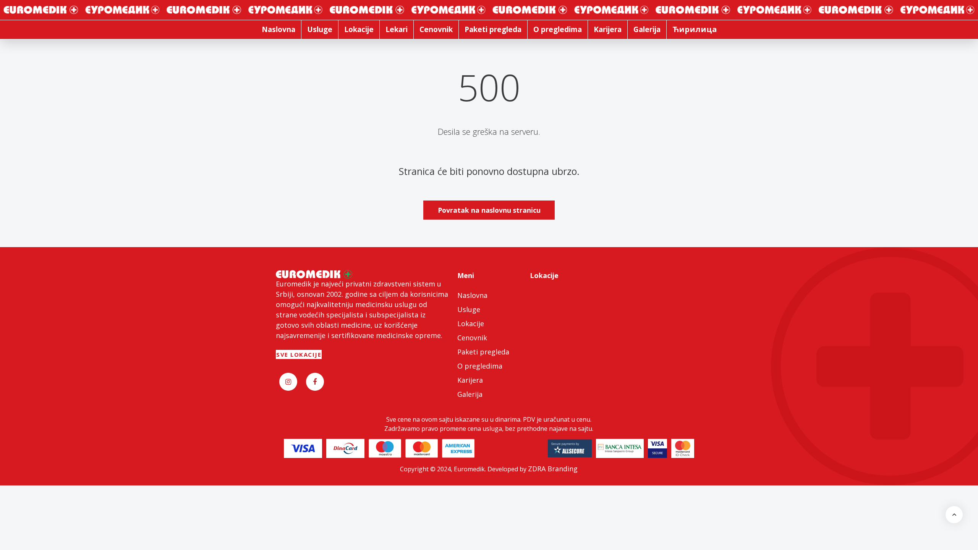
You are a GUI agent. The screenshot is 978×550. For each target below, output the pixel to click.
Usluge (468, 309)
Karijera (470, 380)
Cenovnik (472, 337)
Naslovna (472, 295)
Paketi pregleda (483, 351)
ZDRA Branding (553, 468)
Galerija (470, 394)
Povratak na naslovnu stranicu (489, 210)
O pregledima (479, 365)
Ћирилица (694, 29)
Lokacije (470, 323)
